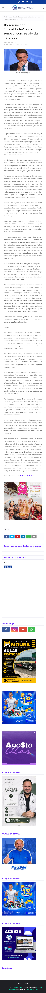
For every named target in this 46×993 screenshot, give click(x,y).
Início (20, 983)
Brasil (15, 17)
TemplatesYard (18, 987)
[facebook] (15, 2)
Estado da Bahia (27, 476)
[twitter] (27, 2)
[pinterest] (31, 2)
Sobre (27, 983)
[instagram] (19, 2)
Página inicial (8, 17)
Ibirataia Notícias (11, 42)
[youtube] (23, 2)
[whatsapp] (31, 629)
